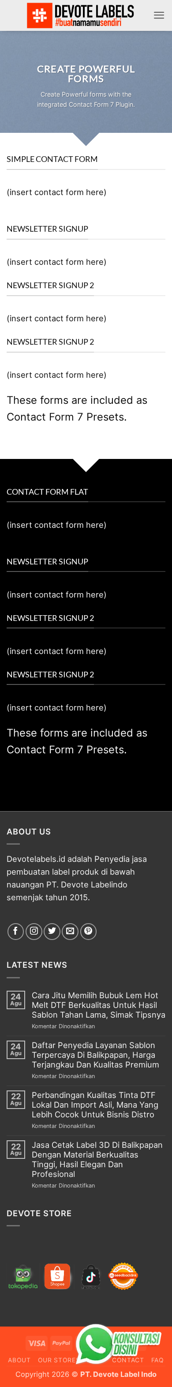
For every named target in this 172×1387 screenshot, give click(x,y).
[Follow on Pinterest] (88, 931)
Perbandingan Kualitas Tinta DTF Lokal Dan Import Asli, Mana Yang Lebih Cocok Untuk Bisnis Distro (95, 1104)
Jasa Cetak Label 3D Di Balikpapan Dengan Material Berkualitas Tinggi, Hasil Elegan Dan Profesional (97, 1159)
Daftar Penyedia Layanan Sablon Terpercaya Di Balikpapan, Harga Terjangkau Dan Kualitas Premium (95, 1055)
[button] (159, 15)
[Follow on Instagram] (34, 931)
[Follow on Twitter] (52, 931)
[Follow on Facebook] (15, 931)
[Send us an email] (70, 931)
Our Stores (59, 1360)
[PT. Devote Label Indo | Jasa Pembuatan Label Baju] (80, 15)
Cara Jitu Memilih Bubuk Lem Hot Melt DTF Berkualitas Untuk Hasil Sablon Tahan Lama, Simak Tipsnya (98, 1005)
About (19, 1360)
